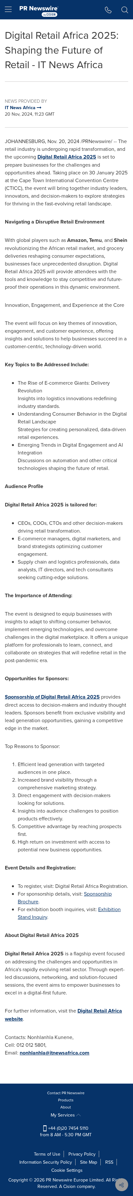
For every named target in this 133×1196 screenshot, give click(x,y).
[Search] (125, 9)
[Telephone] (108, 9)
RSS (109, 1162)
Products (66, 1100)
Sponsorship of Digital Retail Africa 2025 (52, 697)
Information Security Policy (45, 1162)
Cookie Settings (67, 1170)
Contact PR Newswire (66, 1093)
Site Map (88, 1162)
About (65, 1107)
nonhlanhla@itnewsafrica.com (54, 1052)
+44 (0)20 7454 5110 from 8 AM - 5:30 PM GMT (66, 1131)
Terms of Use (47, 1154)
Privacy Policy (82, 1154)
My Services (63, 1115)
